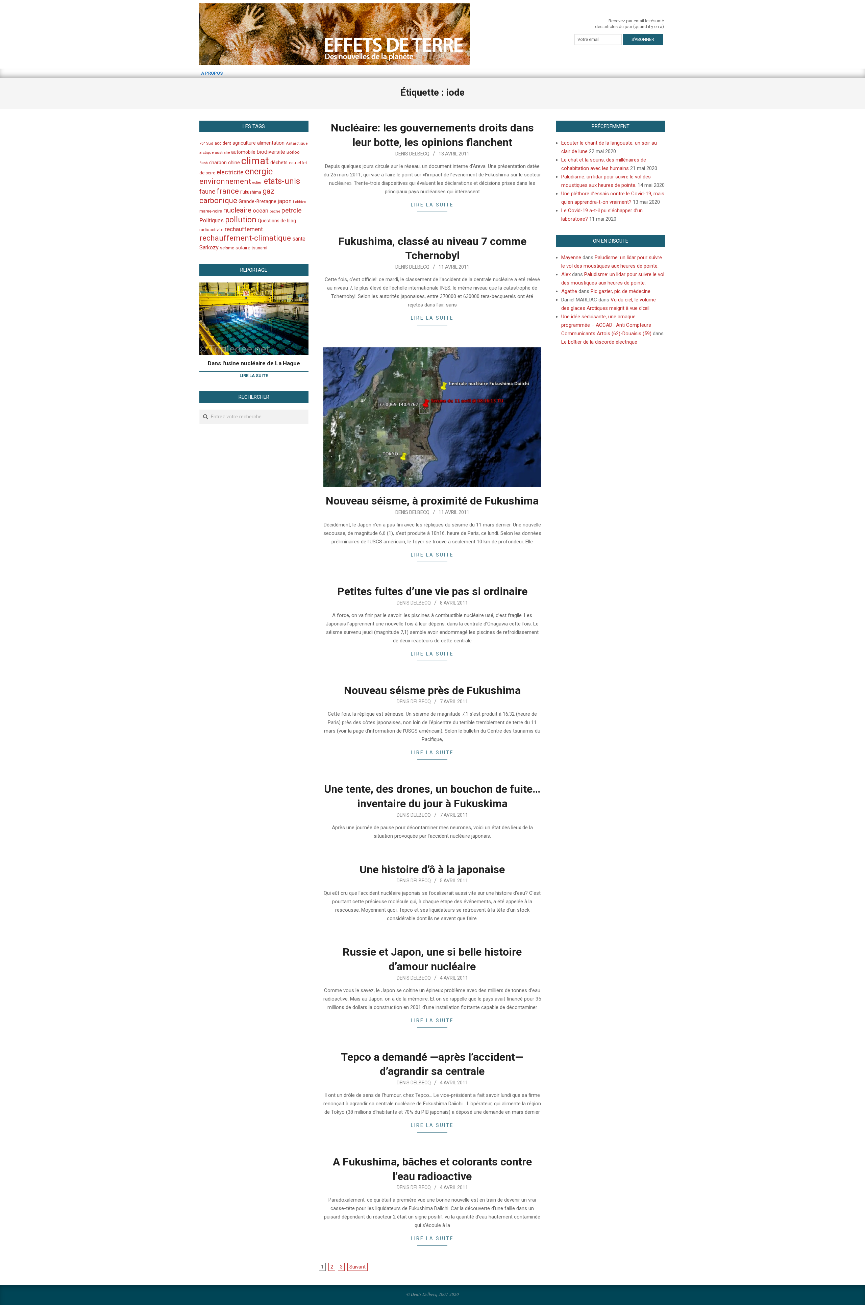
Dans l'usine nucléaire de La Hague (254, 363)
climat (255, 161)
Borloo (293, 152)
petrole (291, 210)
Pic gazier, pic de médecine (620, 291)
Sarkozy (209, 247)
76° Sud (206, 143)
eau (292, 162)
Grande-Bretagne (257, 201)
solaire (243, 248)
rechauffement (244, 229)
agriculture (244, 143)
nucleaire (237, 210)
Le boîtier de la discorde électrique (599, 342)
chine (234, 162)
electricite (230, 172)
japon (285, 201)
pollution (240, 219)
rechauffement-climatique (245, 238)
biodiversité (271, 152)
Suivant (357, 1267)
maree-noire (210, 211)
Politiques (211, 220)
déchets (279, 162)
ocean (260, 210)
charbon (218, 162)
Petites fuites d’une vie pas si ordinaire (432, 591)
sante (298, 239)
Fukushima (250, 192)
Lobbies (299, 201)
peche (275, 211)
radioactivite (211, 229)
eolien (257, 182)
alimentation (271, 143)
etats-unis (282, 181)
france (228, 191)
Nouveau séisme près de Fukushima (432, 690)
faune (207, 191)
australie (222, 152)
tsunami (259, 248)
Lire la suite (432, 204)
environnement (225, 181)
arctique (206, 152)
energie (259, 171)
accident (223, 143)
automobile (243, 152)
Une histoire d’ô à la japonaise (432, 869)
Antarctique (296, 143)
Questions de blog (277, 220)
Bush (203, 163)
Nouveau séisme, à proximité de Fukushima (432, 500)
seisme (227, 247)
